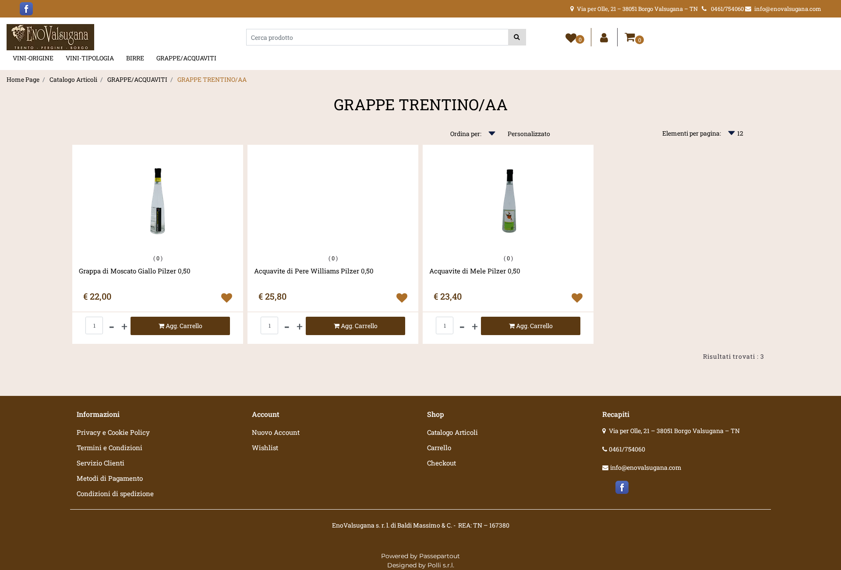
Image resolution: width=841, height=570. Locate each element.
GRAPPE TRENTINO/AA (212, 79)
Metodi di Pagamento (110, 478)
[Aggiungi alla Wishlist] (226, 298)
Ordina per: (465, 133)
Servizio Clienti (100, 462)
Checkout (441, 462)
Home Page (23, 79)
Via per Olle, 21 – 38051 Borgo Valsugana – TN (674, 431)
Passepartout (439, 556)
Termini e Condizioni (109, 447)
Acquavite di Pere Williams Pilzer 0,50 (314, 271)
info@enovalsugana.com (646, 467)
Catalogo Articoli (73, 79)
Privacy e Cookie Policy (113, 432)
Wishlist (265, 447)
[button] (517, 37)
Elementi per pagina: (691, 133)
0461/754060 (627, 449)
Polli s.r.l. (441, 565)
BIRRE (135, 58)
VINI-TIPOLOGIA (90, 58)
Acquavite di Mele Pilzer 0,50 (474, 271)
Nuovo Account (276, 432)
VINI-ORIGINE (33, 58)
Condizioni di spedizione (115, 493)
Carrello (439, 447)
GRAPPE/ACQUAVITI (186, 58)
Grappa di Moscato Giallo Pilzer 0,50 (135, 271)
